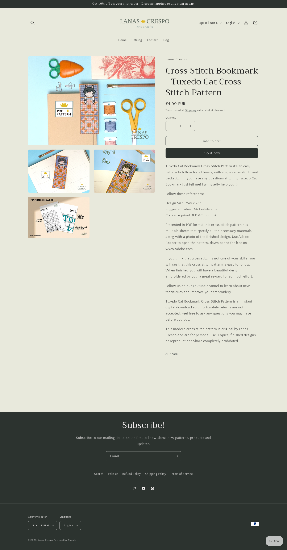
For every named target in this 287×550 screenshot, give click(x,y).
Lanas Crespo (45, 540)
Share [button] (174, 354)
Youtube (199, 286)
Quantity (171, 117)
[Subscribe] (176, 456)
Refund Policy (131, 474)
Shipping (190, 110)
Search (99, 474)
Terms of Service (181, 474)
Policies (113, 474)
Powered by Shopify (65, 540)
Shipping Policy (155, 474)
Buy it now (212, 153)
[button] (32, 23)
